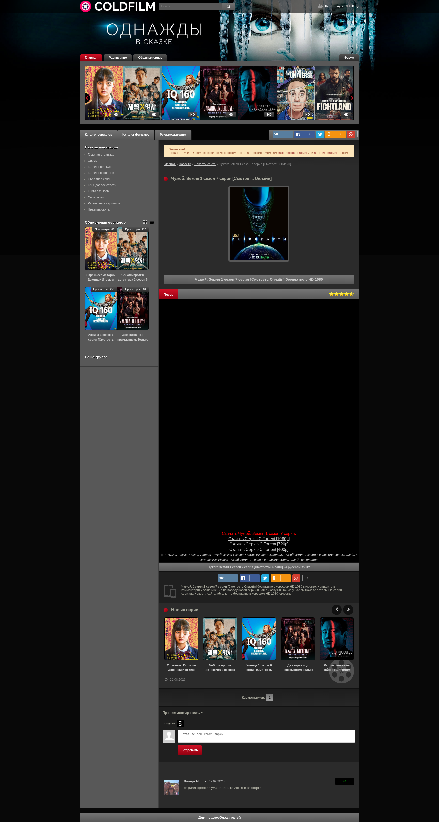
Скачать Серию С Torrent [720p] (258, 544)
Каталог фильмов (135, 134)
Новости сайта (205, 164)
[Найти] (228, 6)
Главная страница (101, 154)
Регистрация (334, 6)
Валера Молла (195, 781)
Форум (349, 57)
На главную (118, 6)
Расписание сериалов (104, 203)
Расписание (118, 57)
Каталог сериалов (98, 134)
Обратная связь (150, 57)
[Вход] (180, 723)
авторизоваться (325, 153)
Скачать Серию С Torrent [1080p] (259, 539)
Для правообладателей (219, 817)
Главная (91, 57)
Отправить (190, 750)
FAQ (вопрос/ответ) (102, 185)
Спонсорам (96, 197)
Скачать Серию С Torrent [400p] (258, 549)
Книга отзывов (98, 191)
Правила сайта (99, 209)
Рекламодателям (173, 134)
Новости (185, 164)
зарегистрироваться (292, 153)
